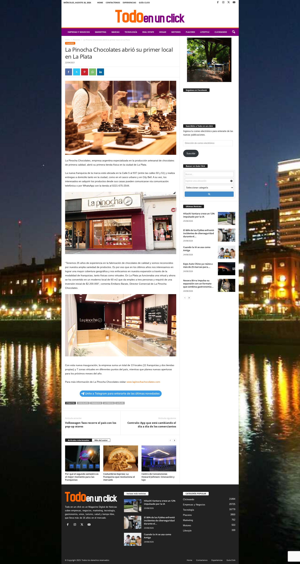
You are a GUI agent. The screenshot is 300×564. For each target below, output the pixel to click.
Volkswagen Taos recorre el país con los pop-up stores (90, 424)
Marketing (100, 32)
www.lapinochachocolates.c (142, 381)
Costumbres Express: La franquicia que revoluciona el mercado (119, 476)
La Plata (119, 403)
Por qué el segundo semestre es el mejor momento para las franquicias (81, 476)
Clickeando (221, 32)
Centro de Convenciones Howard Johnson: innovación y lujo (157, 476)
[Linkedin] (100, 71)
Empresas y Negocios (79, 32)
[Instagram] (223, 2)
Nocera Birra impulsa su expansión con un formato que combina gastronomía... (198, 283)
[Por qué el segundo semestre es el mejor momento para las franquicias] (82, 458)
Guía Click (144, 2)
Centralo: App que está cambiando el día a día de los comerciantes (151, 424)
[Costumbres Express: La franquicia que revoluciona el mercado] (120, 458)
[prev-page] (170, 440)
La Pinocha (109, 403)
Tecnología (131, 32)
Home (100, 2)
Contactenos (113, 2)
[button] (233, 32)
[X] (229, 2)
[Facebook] (218, 2)
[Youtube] (234, 2)
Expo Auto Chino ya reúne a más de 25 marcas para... (198, 265)
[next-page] (174, 440)
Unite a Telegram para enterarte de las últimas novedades (122, 393)
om (158, 381)
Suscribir (190, 153)
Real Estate (148, 32)
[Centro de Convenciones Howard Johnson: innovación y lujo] (158, 458)
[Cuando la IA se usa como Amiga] (226, 252)
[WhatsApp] (92, 71)
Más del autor (101, 440)
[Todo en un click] (150, 16)
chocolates (83, 403)
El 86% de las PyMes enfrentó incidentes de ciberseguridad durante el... (198, 233)
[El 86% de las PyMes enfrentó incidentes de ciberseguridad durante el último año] (226, 235)
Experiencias (129, 2)
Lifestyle (204, 32)
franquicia (96, 403)
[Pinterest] (84, 71)
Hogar (162, 32)
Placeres (190, 32)
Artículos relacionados (78, 440)
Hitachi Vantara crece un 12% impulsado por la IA (199, 215)
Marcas (115, 32)
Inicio (67, 39)
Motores (176, 32)
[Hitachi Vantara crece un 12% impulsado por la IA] (226, 218)
